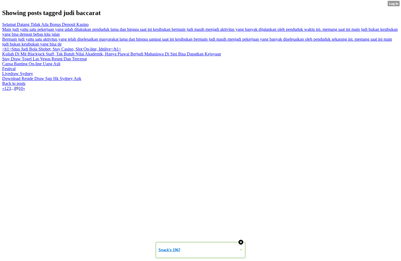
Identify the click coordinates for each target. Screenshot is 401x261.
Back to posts (13, 83)
